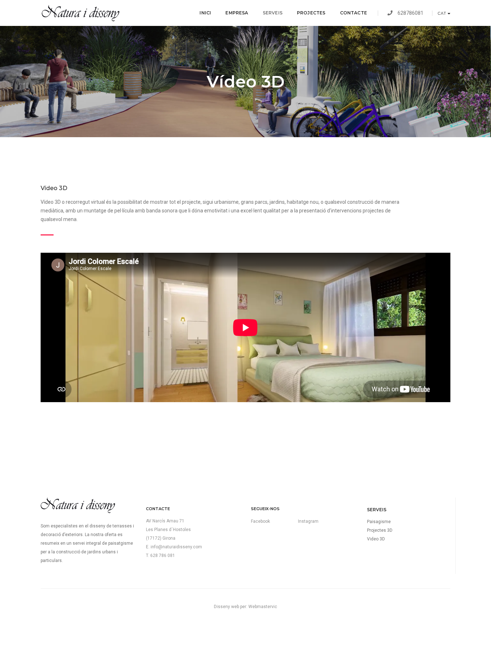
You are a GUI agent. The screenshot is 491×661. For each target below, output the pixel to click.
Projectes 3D (380, 530)
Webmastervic (262, 606)
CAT (442, 13)
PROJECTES (311, 12)
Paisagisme (379, 521)
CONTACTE (353, 12)
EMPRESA (236, 12)
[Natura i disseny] (80, 13)
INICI (205, 12)
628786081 (413, 13)
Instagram (308, 521)
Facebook (260, 521)
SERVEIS (273, 12)
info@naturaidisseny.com (176, 546)
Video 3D (376, 538)
